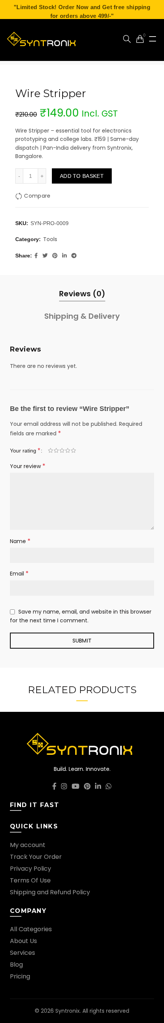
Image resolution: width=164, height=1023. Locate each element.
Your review (27, 466)
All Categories (31, 929)
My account (27, 845)
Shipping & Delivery (82, 316)
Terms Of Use (30, 880)
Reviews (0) (82, 293)
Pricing (20, 976)
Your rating (25, 450)
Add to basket (82, 176)
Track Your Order (36, 856)
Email (19, 573)
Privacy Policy (30, 868)
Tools (50, 239)
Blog (16, 964)
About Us (23, 941)
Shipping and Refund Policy (50, 892)
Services (22, 952)
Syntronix (67, 1011)
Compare (37, 196)
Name (20, 541)
